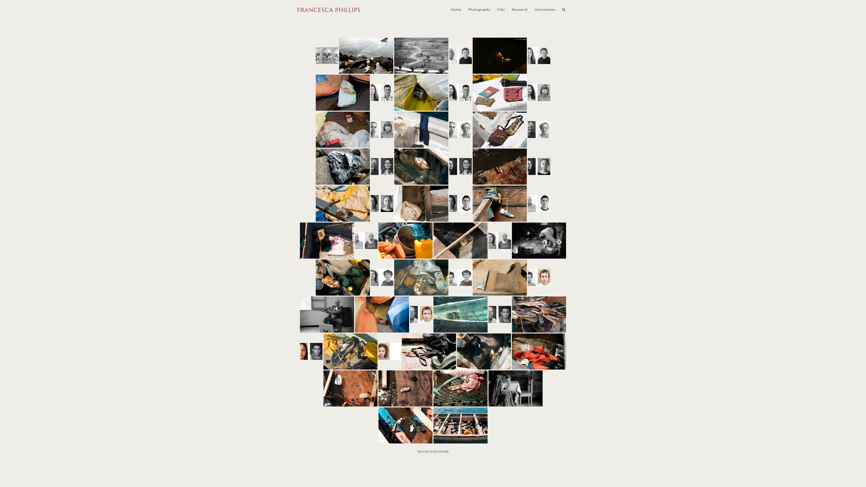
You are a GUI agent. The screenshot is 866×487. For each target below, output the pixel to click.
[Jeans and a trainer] (500, 204)
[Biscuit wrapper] (539, 351)
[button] (564, 9)
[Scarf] (327, 241)
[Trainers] (421, 278)
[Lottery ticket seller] (515, 388)
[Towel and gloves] (460, 388)
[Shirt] (539, 314)
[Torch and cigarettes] (343, 130)
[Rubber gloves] (405, 425)
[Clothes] (484, 351)
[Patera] (460, 314)
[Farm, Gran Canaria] (539, 241)
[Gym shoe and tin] (350, 351)
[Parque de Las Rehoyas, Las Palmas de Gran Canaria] (421, 56)
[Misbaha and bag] (500, 130)
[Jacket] (343, 167)
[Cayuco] (366, 56)
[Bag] (429, 351)
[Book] (382, 314)
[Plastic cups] (343, 278)
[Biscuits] (421, 167)
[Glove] (500, 56)
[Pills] (405, 388)
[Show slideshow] (433, 451)
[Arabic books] (500, 93)
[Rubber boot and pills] (500, 278)
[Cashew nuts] (460, 241)
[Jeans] (421, 130)
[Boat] (460, 425)
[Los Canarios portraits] (327, 55)
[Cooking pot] (405, 241)
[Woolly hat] (421, 204)
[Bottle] (350, 388)
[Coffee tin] (421, 93)
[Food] (343, 204)
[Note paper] (343, 93)
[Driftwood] (500, 167)
